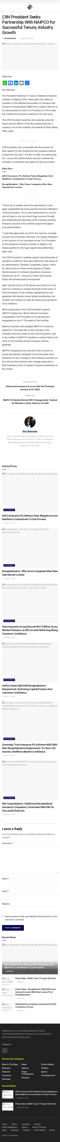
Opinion (25, 1068)
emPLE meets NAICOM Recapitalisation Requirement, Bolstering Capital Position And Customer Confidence (27, 689)
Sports (44, 1072)
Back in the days (10, 1064)
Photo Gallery (47, 1064)
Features (6, 1072)
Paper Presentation (28, 1073)
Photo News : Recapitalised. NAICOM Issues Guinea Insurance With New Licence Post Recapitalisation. (35, 992)
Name (5, 878)
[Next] (32, 196)
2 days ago (9, 971)
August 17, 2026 (9, 637)
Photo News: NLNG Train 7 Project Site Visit (35, 978)
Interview (6, 1079)
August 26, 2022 (27, 38)
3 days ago (20, 998)
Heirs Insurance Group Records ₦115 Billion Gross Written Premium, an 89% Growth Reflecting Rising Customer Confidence (30, 630)
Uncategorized (48, 1075)
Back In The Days (39, 1127)
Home (4, 1124)
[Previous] (27, 196)
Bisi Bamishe (10, 38)
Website (5, 904)
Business (6, 1068)
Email (5, 891)
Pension (25, 1078)
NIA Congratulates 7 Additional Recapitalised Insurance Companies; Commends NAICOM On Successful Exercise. (28, 807)
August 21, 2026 (9, 523)
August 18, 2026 (9, 578)
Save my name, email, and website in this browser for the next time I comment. (31, 918)
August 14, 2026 (9, 755)
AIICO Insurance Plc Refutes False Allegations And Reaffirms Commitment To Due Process (28, 966)
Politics (44, 1068)
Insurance (9, 510)
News (24, 1064)
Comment (7, 843)
